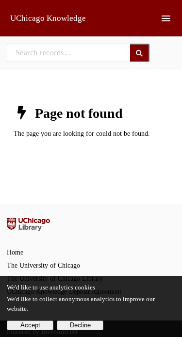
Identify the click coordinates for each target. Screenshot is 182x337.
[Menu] (166, 18)
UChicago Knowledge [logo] (48, 18)
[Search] (140, 53)
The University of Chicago (43, 265)
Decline (80, 325)
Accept (30, 325)
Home (15, 252)
